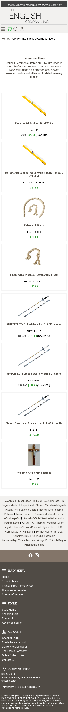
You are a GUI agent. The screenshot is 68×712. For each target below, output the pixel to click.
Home (5, 38)
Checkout (7, 618)
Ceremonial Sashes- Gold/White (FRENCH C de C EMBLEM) (34, 174)
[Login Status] (22, 29)
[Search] (16, 29)
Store (4, 603)
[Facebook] (30, 555)
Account (4, 632)
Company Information (14, 590)
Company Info (4, 669)
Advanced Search (12, 622)
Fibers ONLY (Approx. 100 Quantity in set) (34, 274)
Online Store (3, 29)
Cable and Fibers (34, 225)
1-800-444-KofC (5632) (27, 687)
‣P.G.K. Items (37, 522)
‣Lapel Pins (27, 505)
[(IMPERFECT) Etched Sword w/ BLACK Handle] (34, 306)
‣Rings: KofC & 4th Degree (51, 540)
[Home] (34, 16)
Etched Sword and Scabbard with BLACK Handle (34, 423)
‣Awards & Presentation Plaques (22, 501)
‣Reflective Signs (34, 544)
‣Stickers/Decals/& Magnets (50, 505)
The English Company (14, 651)
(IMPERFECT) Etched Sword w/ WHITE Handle (34, 373)
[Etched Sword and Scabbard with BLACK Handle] (34, 405)
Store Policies (10, 581)
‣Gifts (24, 522)
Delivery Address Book (14, 646)
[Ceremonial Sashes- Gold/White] (34, 105)
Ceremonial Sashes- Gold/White (34, 123)
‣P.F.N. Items (26, 531)
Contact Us (8, 659)
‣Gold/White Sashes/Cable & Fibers (26, 509)
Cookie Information (13, 594)
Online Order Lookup (13, 655)
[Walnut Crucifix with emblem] (34, 455)
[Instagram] (37, 555)
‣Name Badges (24, 514)
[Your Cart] (9, 29)
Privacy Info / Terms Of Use (18, 585)
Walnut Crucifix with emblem (34, 472)
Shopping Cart (10, 614)
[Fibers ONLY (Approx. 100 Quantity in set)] (34, 257)
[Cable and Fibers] (34, 207)
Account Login (10, 638)
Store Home (9, 609)
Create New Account (14, 642)
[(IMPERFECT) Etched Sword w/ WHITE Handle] (34, 356)
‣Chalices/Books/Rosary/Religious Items (34, 527)
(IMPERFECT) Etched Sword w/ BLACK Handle (34, 324)
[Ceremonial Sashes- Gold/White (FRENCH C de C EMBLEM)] (34, 155)
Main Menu (4, 571)
